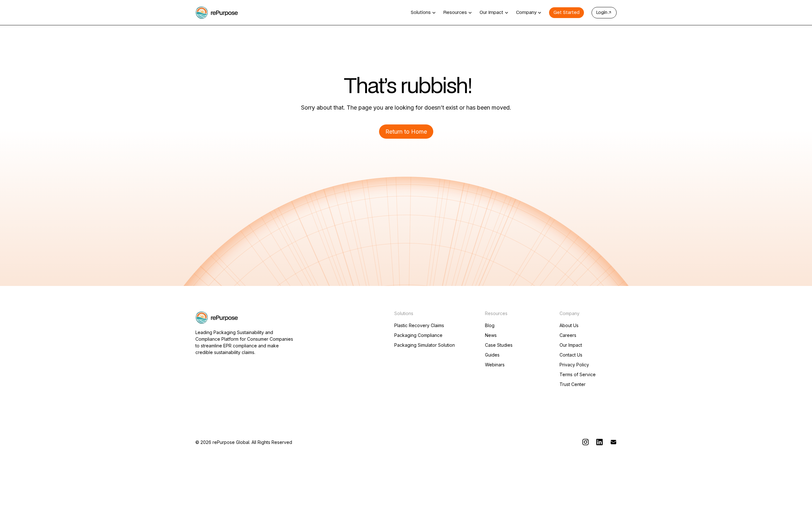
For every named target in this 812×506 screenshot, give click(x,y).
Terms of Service (578, 374)
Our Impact (571, 345)
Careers (568, 335)
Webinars (495, 365)
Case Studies (499, 345)
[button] (423, 12)
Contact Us (571, 355)
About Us (569, 325)
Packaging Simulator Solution (424, 345)
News (491, 335)
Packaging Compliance (418, 335)
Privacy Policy (574, 365)
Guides (492, 355)
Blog (489, 325)
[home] (216, 12)
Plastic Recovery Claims (419, 325)
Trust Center (573, 384)
